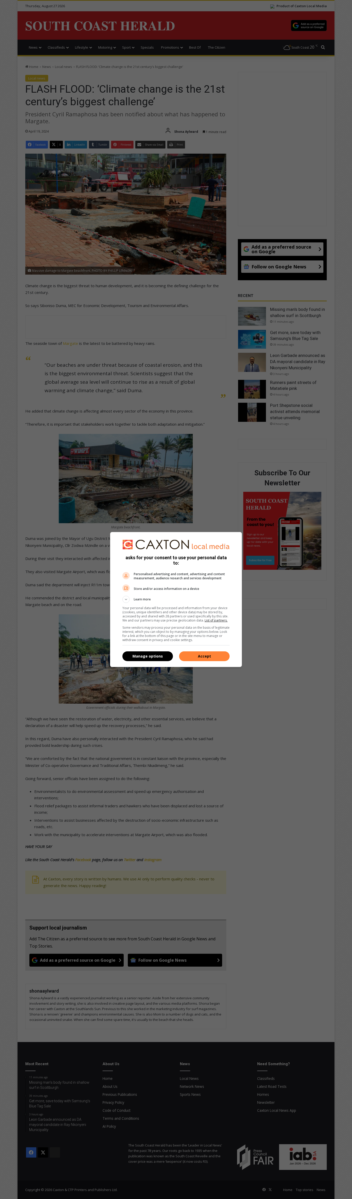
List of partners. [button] (216, 620)
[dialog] (176, 599)
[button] (176, 599)
